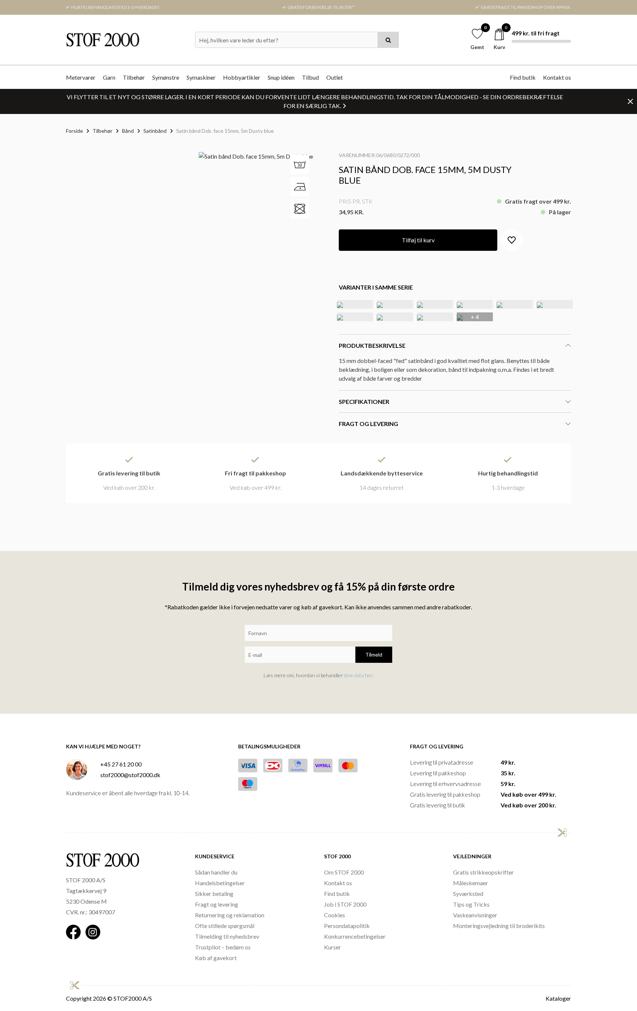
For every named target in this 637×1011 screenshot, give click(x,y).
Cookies (334, 914)
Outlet (334, 77)
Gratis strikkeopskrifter (483, 872)
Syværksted (468, 893)
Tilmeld (373, 654)
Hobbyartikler (241, 77)
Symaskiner (201, 77)
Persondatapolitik (347, 925)
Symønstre (165, 77)
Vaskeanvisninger (475, 914)
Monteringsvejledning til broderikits (499, 925)
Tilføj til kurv (418, 239)
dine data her (358, 675)
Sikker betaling (214, 893)
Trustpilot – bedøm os (223, 947)
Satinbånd (155, 131)
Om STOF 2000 (344, 872)
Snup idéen (281, 77)
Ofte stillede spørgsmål (224, 925)
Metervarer (80, 77)
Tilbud (310, 77)
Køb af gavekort (216, 957)
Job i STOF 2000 (345, 904)
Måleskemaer (470, 882)
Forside (74, 131)
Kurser (332, 947)
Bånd (128, 131)
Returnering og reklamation (229, 914)
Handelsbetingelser (220, 882)
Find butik (523, 77)
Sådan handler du (216, 872)
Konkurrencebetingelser (355, 936)
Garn (109, 77)
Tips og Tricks (471, 904)
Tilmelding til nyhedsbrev (227, 936)
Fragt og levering (216, 904)
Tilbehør (134, 77)
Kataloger (558, 998)
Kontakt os (557, 77)
